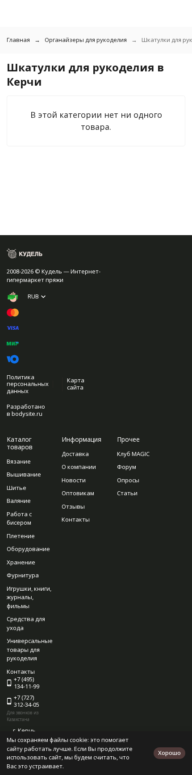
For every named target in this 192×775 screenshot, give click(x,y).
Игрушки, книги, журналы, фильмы (29, 597)
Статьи (127, 493)
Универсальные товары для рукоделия (30, 649)
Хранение (21, 562)
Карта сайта (75, 383)
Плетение (21, 536)
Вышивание (24, 474)
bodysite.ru (27, 414)
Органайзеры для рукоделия (86, 40)
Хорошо (169, 753)
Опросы (128, 480)
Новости (74, 480)
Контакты (76, 519)
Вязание (19, 461)
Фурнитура (23, 575)
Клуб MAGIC (133, 454)
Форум (126, 467)
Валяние (19, 501)
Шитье (16, 488)
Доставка (75, 454)
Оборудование (28, 549)
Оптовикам (78, 493)
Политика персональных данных (28, 384)
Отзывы (73, 506)
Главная (18, 40)
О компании (79, 467)
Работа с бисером (19, 518)
